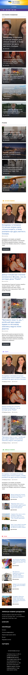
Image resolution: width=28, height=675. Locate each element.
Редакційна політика (6, 639)
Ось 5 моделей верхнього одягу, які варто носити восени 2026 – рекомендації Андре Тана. (13, 169)
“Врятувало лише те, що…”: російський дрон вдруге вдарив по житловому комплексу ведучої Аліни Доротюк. (13, 77)
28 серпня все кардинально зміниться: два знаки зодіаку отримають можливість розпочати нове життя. (18, 574)
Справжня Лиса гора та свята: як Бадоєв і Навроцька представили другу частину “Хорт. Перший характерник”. (13, 93)
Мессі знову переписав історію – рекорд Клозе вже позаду (13, 550)
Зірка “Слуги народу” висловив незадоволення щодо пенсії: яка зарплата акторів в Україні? (13, 111)
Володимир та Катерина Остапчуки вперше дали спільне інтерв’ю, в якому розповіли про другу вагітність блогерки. (13, 41)
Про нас (4, 637)
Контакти (4, 629)
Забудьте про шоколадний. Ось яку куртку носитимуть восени (19, 585)
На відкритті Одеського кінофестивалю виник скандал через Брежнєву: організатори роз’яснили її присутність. (19, 599)
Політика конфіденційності (8, 632)
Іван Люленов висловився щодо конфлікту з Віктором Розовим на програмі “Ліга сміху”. (19, 561)
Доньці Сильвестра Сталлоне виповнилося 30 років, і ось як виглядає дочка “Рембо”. (12, 61)
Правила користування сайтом (9, 634)
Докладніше (6, 249)
